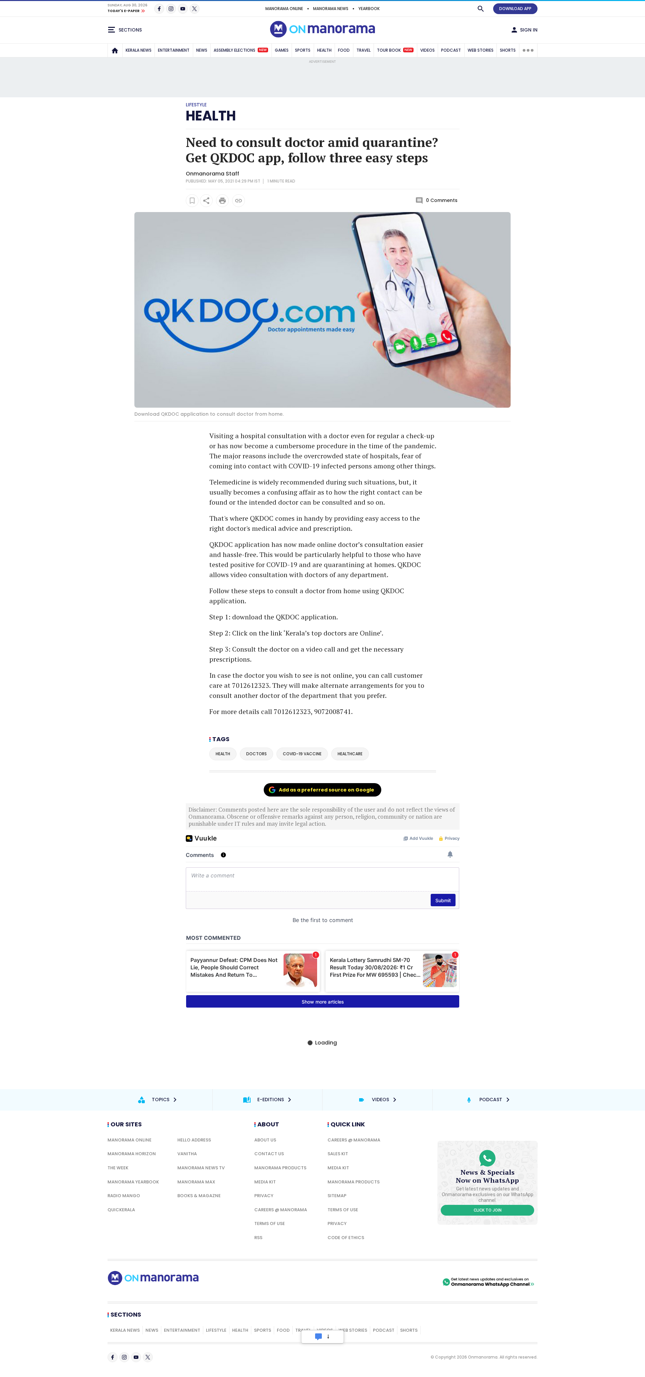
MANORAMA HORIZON (132, 1154)
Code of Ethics (346, 1237)
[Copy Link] (238, 200)
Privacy (263, 1195)
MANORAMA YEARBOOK (133, 1182)
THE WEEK (118, 1168)
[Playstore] (370, 1282)
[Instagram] (171, 9)
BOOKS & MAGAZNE (199, 1195)
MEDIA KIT (265, 1182)
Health (211, 115)
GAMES (282, 50)
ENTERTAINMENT (173, 50)
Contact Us (269, 1154)
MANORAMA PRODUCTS (280, 1168)
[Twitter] (194, 9)
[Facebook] (159, 9)
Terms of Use (269, 1223)
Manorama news (330, 8)
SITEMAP (337, 1195)
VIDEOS (427, 50)
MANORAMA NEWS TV (201, 1168)
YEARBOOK (369, 8)
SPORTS (302, 50)
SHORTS (508, 50)
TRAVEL (363, 50)
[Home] (115, 50)
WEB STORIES (480, 50)
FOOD (344, 50)
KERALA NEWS (139, 50)
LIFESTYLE (216, 1330)
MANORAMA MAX (196, 1182)
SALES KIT (338, 1154)
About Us (265, 1140)
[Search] (480, 8)
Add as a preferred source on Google (326, 789)
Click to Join (488, 1210)
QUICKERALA (121, 1210)
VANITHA (187, 1154)
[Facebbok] (113, 1357)
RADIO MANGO (124, 1195)
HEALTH (324, 50)
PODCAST (451, 50)
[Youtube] (183, 9)
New (263, 50)
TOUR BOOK (394, 50)
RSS (258, 1237)
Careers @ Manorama (280, 1210)
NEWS (201, 50)
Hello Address (194, 1140)
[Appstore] (417, 1282)
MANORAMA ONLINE (284, 8)
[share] (206, 200)
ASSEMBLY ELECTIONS (240, 50)
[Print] (222, 200)
